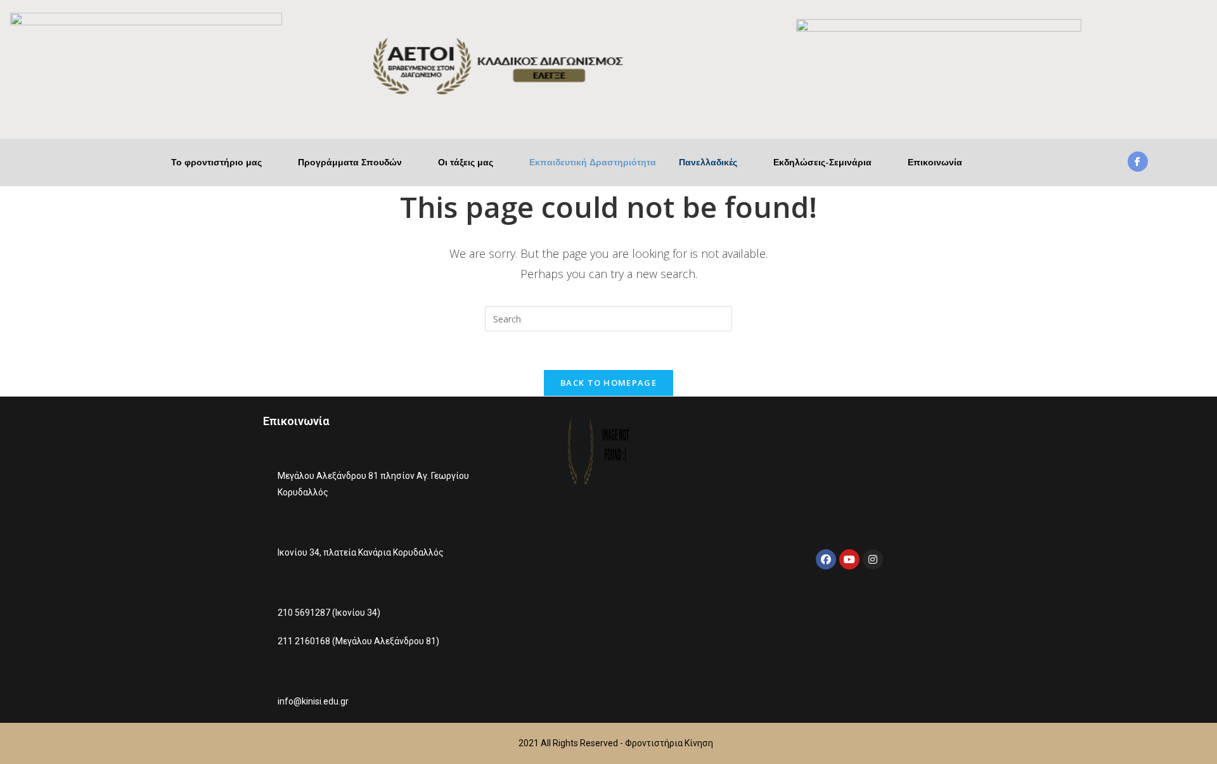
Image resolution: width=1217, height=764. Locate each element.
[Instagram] (873, 559)
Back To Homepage (608, 382)
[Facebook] (826, 559)
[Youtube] (849, 559)
